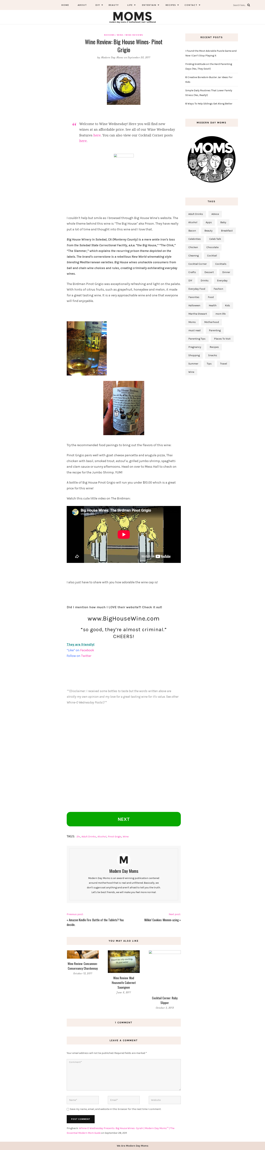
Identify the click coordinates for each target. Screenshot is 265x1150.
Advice (215, 214)
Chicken (193, 247)
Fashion (218, 288)
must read (194, 330)
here (97, 135)
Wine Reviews (134, 35)
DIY (98, 5)
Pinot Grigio (114, 836)
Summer (193, 363)
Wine (120, 35)
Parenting (215, 330)
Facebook (87, 650)
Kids (227, 305)
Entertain (148, 5)
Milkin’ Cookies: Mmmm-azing (161, 920)
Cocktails (220, 263)
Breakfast (227, 230)
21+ (78, 836)
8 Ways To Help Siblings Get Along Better (208, 103)
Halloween (194, 305)
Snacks (212, 355)
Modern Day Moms (112, 57)
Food (211, 297)
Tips (209, 363)
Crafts (192, 272)
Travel (223, 363)
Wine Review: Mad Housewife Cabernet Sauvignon (124, 983)
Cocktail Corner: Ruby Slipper (165, 1000)
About (82, 5)
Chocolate (212, 247)
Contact (191, 5)
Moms (192, 322)
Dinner (226, 272)
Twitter (86, 656)
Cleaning (193, 255)
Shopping (194, 355)
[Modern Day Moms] (132, 16)
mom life (220, 313)
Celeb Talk (215, 239)
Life (130, 5)
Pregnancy (194, 347)
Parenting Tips (197, 338)
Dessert (209, 272)
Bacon (192, 230)
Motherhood (211, 322)
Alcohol (102, 836)
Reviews (109, 35)
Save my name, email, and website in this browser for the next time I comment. (115, 1109)
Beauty (114, 5)
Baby (223, 222)
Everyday (222, 280)
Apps (209, 222)
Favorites (193, 297)
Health (213, 305)
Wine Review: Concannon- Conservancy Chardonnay (83, 966)
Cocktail (212, 255)
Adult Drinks (88, 836)
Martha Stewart (197, 313)
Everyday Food (196, 288)
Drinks (205, 280)
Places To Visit (222, 338)
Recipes (170, 5)
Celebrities (194, 239)
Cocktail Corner (197, 263)
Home (65, 5)
